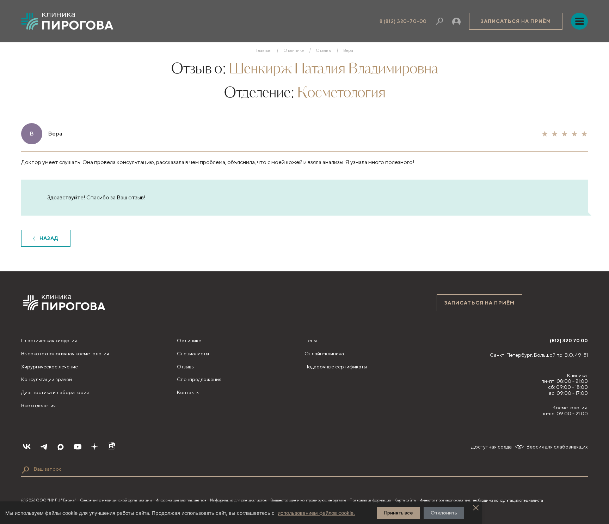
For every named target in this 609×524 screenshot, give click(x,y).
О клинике (293, 50)
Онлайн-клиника (324, 353)
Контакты (188, 392)
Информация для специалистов (238, 500)
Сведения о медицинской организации (116, 500)
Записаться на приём (516, 21)
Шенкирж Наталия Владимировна (333, 69)
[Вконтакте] (26, 446)
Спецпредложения (199, 379)
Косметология (341, 93)
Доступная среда (491, 447)
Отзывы (323, 50)
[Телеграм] (43, 446)
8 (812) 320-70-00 (403, 21)
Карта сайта (405, 500)
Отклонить (444, 513)
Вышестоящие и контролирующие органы (308, 500)
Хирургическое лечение (49, 366)
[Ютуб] (77, 446)
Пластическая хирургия (49, 340)
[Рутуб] (111, 446)
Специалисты (193, 353)
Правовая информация (370, 500)
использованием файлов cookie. (316, 513)
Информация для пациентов (181, 500)
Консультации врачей (46, 379)
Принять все (398, 513)
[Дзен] (94, 446)
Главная (263, 50)
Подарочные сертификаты (335, 366)
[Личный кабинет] (456, 21)
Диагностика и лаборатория (55, 392)
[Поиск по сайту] (25, 470)
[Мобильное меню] (579, 21)
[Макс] (60, 446)
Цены (310, 340)
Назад (49, 238)
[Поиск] (439, 21)
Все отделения (38, 405)
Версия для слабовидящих (557, 447)
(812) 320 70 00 (569, 340)
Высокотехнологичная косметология (65, 353)
